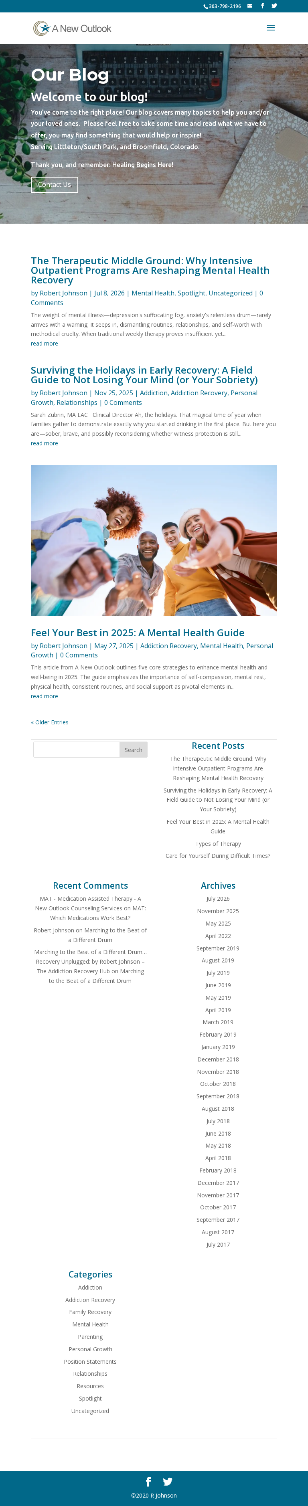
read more (44, 343)
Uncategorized (231, 293)
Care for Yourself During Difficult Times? (218, 855)
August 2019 (218, 960)
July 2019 (218, 972)
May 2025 (218, 923)
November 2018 (218, 1071)
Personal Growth (90, 1349)
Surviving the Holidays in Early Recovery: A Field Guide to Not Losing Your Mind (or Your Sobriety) (144, 374)
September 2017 (218, 1219)
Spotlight (191, 293)
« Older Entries (50, 722)
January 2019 (218, 1047)
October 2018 (218, 1084)
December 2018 (218, 1059)
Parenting (90, 1336)
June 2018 (218, 1133)
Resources (90, 1386)
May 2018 (218, 1145)
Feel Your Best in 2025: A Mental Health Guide (138, 632)
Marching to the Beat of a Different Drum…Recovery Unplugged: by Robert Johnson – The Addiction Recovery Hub (90, 961)
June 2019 (218, 985)
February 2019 (218, 1034)
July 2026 (218, 898)
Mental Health (153, 293)
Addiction (154, 392)
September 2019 (218, 948)
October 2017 (218, 1207)
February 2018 (218, 1170)
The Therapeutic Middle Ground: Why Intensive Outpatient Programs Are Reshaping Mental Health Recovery (150, 270)
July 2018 (218, 1121)
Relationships (77, 402)
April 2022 (218, 936)
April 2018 (218, 1158)
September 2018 (218, 1096)
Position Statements (90, 1361)
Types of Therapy (218, 843)
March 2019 (218, 1022)
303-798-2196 (225, 6)
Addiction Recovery (199, 392)
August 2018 (218, 1108)
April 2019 (218, 1010)
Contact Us (54, 184)
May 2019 (218, 997)
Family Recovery (90, 1312)
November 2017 (218, 1195)
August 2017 (218, 1232)
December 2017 (218, 1183)
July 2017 (218, 1244)
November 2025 (218, 911)
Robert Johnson (63, 293)
